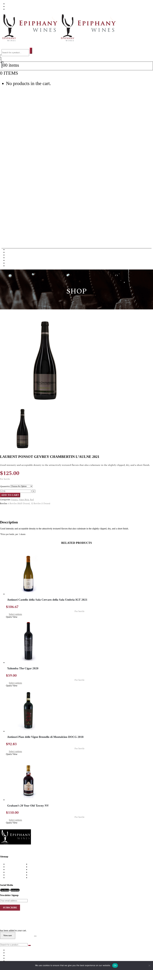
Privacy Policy (13, 875)
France (14, 499)
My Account (12, 872)
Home (9, 864)
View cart (27, 73)
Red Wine (10, 249)
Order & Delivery (14, 866)
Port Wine (10, 260)
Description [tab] (11, 508)
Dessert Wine (12, 257)
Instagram (15, 890)
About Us (11, 3)
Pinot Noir (24, 499)
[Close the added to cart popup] (35, 936)
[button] (4, 46)
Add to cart (10, 495)
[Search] (31, 51)
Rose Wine (11, 263)
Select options (15, 614)
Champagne (11, 255)
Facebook (4, 890)
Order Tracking (13, 877)
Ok (115, 965)
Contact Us (11, 9)
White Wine (11, 252)
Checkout (25, 935)
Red (32, 499)
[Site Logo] (58, 40)
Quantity (5, 486)
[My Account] (0, 59)
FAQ (8, 6)
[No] (149, 965)
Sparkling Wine (13, 265)
